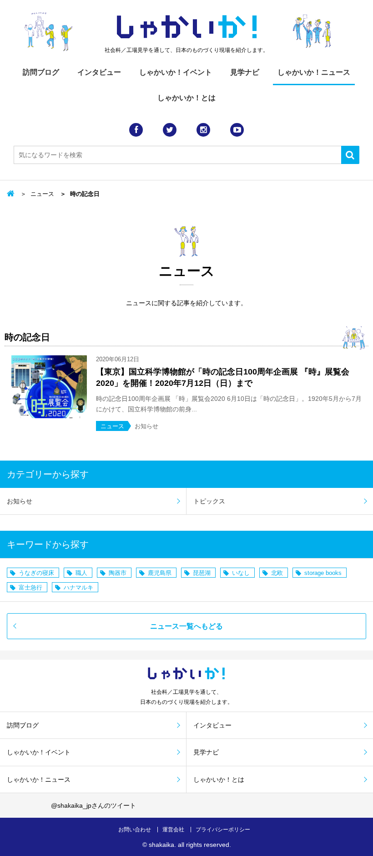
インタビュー (99, 72)
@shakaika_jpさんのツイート (93, 805)
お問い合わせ (134, 829)
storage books (323, 572)
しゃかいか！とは (186, 98)
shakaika (161, 844)
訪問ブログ (41, 72)
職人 (81, 572)
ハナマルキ (78, 587)
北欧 (277, 572)
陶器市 (117, 572)
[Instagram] (203, 130)
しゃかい (186, 27)
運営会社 (173, 829)
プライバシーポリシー (223, 829)
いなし (241, 572)
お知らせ (19, 501)
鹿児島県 (159, 572)
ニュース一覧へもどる (186, 626)
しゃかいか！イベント (175, 72)
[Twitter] (169, 130)
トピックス (209, 501)
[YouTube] (237, 130)
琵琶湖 (202, 572)
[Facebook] (136, 130)
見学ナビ (244, 72)
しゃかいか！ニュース (313, 72)
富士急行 (30, 587)
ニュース (42, 193)
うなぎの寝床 (36, 572)
